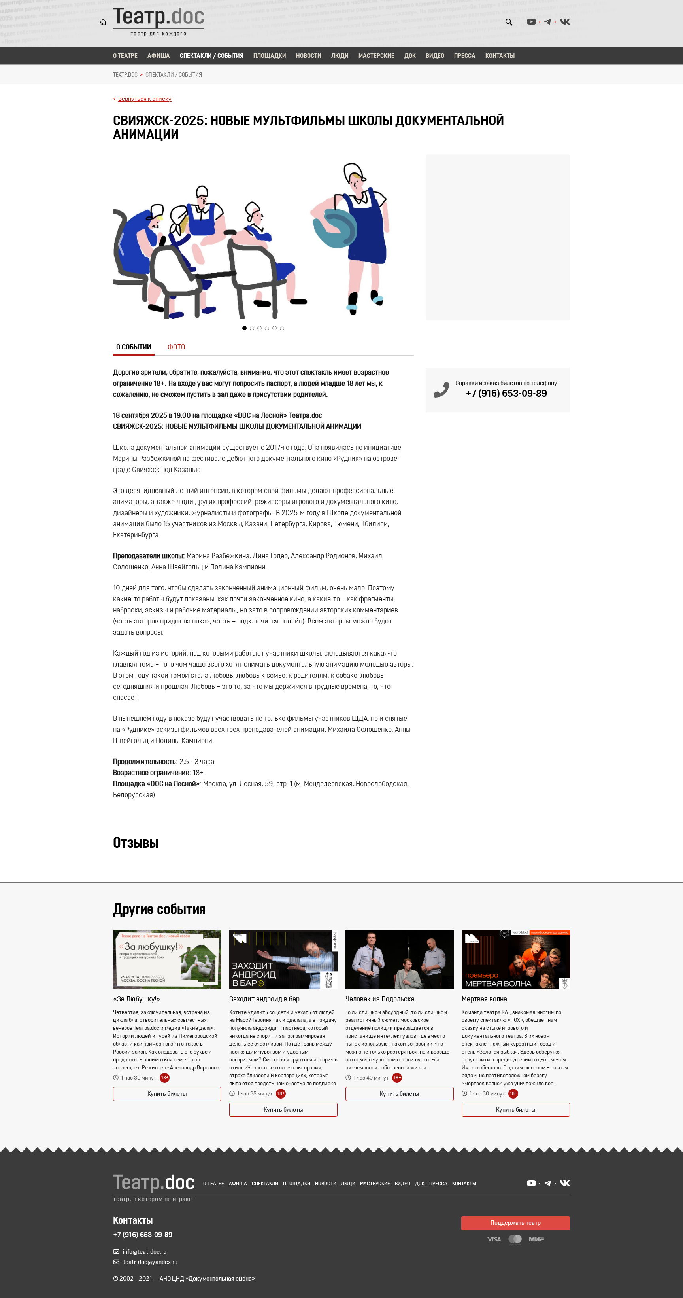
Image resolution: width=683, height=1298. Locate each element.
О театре (125, 56)
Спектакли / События (211, 56)
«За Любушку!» (136, 999)
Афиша (158, 56)
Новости (308, 56)
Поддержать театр (516, 1223)
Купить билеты (167, 1094)
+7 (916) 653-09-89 (506, 394)
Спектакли (265, 1183)
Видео (435, 56)
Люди (340, 56)
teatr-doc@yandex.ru (150, 1262)
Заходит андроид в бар (264, 999)
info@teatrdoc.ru (144, 1252)
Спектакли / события (173, 75)
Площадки (269, 56)
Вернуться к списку (145, 99)
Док (410, 56)
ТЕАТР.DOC (125, 75)
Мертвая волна (484, 999)
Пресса (464, 56)
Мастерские (376, 56)
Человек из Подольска (380, 999)
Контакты (500, 56)
